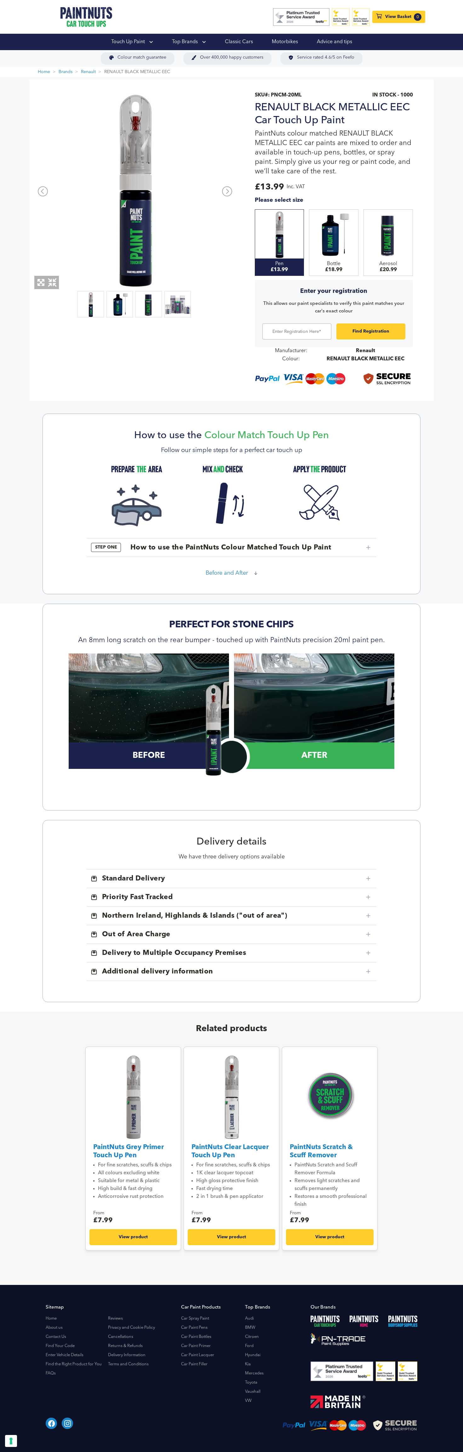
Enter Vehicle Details (64, 1355)
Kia (248, 1364)
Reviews (115, 1318)
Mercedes (254, 1373)
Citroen (252, 1337)
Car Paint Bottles (196, 1337)
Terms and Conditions (128, 1364)
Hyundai (252, 1355)
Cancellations (120, 1337)
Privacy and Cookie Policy (131, 1328)
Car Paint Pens (194, 1328)
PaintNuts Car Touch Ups (86, 17)
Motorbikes (285, 41)
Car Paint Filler (194, 1364)
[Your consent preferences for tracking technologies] (11, 1441)
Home (44, 72)
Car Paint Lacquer (197, 1355)
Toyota (251, 1382)
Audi (249, 1318)
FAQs (51, 1373)
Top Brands (185, 41)
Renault (88, 72)
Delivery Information (127, 1355)
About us (54, 1328)
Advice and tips (334, 41)
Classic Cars (239, 41)
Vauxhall (252, 1392)
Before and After (227, 573)
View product (133, 1237)
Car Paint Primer (196, 1346)
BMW (250, 1328)
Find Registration (370, 331)
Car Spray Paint (195, 1318)
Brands (65, 72)
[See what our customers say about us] (301, 17)
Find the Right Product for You (74, 1364)
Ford (249, 1346)
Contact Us (56, 1337)
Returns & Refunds (125, 1346)
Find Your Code (60, 1346)
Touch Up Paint (128, 41)
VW (248, 1401)
